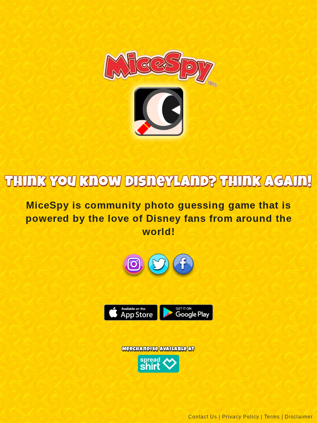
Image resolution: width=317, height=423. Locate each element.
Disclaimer (299, 417)
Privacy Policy (240, 417)
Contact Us (202, 417)
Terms (272, 417)
